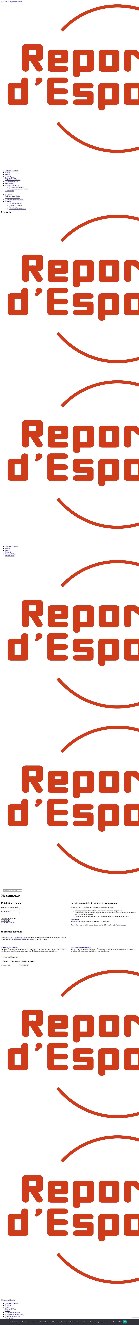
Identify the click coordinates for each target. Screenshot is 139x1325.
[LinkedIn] (10, 212)
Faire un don (13, 207)
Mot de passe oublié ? (8, 922)
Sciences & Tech (10, 178)
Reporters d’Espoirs (15, 205)
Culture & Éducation (11, 171)
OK (125, 1322)
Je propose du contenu (12, 185)
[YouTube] (7, 212)
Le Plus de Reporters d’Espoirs (17, 937)
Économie (8, 176)
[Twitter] (4, 212)
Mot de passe (5, 911)
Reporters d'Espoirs (8, 1300)
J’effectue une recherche (12, 180)
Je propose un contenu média (18, 189)
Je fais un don (9, 191)
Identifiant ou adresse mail (9, 907)
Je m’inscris (8, 194)
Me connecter (9, 183)
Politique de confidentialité (17, 209)
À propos (8, 201)
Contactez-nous (120, 925)
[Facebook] (1, 212)
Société (7, 174)
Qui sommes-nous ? (11, 181)
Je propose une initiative (16, 187)
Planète (7, 172)
